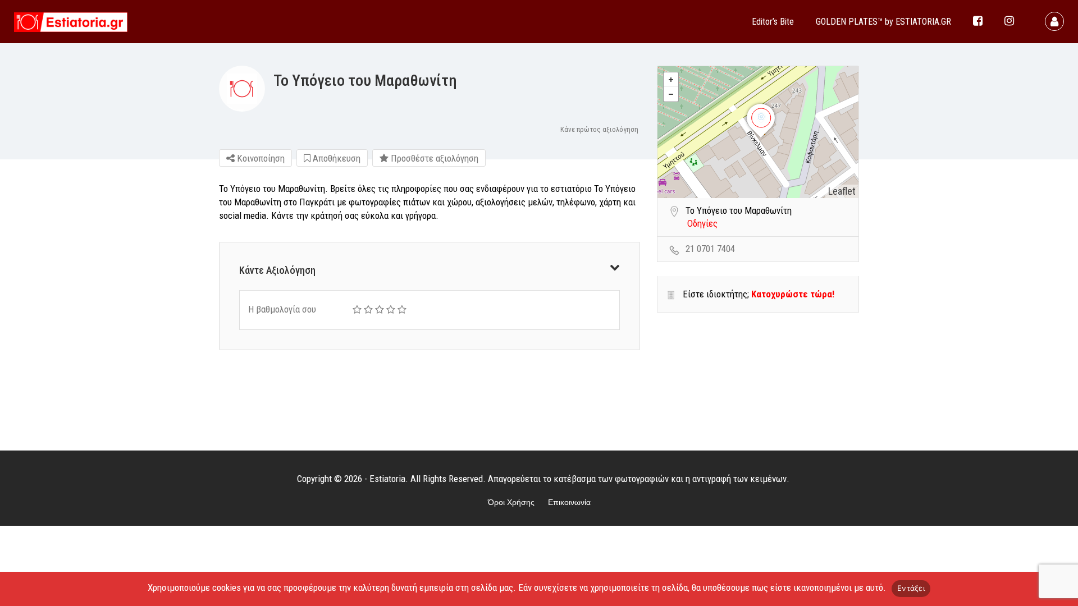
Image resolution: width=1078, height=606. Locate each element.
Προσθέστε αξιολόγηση (433, 158)
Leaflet (842, 191)
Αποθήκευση (335, 158)
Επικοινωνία (569, 502)
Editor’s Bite (773, 21)
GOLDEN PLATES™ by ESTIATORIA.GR (883, 21)
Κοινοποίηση (260, 158)
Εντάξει (911, 588)
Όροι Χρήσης (511, 502)
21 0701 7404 (710, 248)
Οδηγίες (702, 223)
